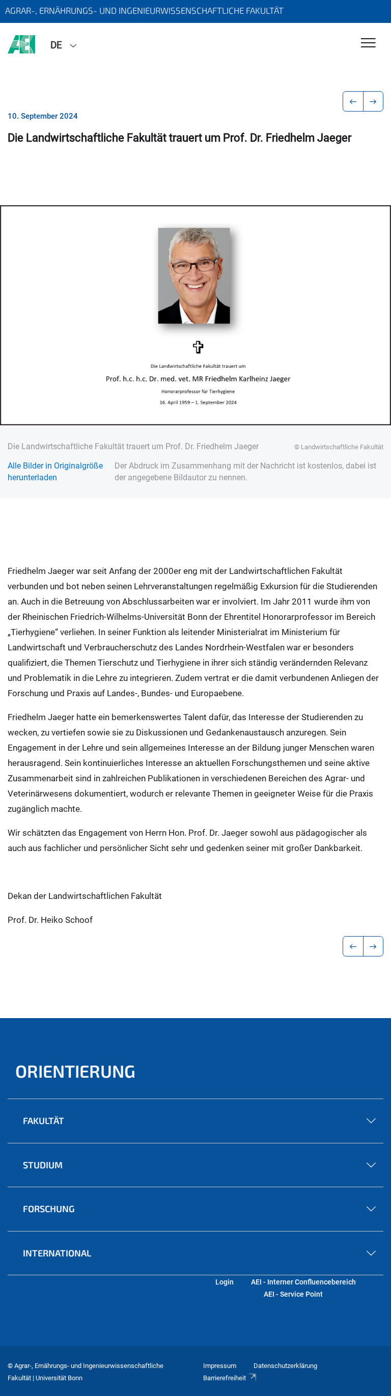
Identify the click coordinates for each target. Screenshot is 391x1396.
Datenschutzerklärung (285, 1366)
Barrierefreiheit (224, 1378)
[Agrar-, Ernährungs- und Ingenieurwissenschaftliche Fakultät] (21, 44)
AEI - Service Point (293, 1294)
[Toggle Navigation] (368, 43)
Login (224, 1282)
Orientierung (75, 1070)
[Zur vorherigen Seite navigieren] (353, 101)
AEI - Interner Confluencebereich (303, 1282)
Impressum (219, 1366)
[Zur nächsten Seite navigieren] (373, 101)
